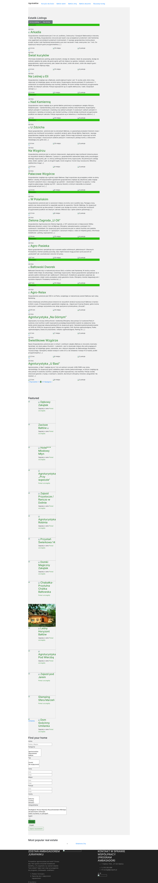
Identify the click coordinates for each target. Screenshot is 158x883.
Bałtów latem (61, 4)
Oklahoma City (81, 843)
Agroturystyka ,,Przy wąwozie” (47, 476)
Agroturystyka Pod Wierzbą (47, 656)
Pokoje (30, 786)
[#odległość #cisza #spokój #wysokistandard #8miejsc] (47, 810)
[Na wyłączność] (33, 764)
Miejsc (30, 777)
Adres (30, 741)
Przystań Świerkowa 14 (46, 541)
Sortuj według (34, 22)
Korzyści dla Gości (47, 4)
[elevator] (33, 803)
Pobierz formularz (38, 874)
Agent (30, 816)
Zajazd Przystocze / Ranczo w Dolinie (45, 498)
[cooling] (33, 801)
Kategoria (31, 747)
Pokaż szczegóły (44, 483)
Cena (30, 769)
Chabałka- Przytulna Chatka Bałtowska (45, 587)
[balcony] (33, 799)
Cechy (30, 794)
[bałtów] (34, 755)
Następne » (48, 382)
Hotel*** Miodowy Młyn (44, 450)
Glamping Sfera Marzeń (46, 698)
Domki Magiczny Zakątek (44, 565)
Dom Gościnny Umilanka (44, 722)
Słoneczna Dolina (45, 607)
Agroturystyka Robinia (47, 521)
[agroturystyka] (34, 751)
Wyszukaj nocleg (99, 4)
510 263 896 (107, 867)
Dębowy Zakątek (44, 403)
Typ (29, 758)
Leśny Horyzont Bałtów (44, 631)
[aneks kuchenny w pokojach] (47, 814)
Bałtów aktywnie (85, 4)
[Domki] (33, 762)
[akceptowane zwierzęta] (47, 812)
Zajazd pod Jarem (46, 675)
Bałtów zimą (72, 4)
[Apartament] (34, 753)
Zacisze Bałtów (43, 426)
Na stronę (46, 22)
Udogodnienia (33, 805)
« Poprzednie (32, 382)
